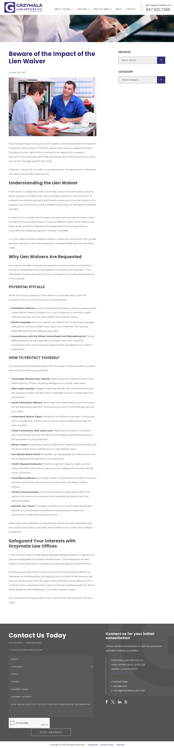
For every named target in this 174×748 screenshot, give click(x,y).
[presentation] (29, 723)
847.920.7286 (158, 9)
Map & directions (122, 673)
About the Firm (62, 9)
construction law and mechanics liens (55, 555)
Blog (118, 9)
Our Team (82, 9)
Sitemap (120, 744)
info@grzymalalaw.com (160, 5)
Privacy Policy (107, 744)
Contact (130, 9)
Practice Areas (101, 9)
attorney (52, 388)
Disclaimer (93, 744)
